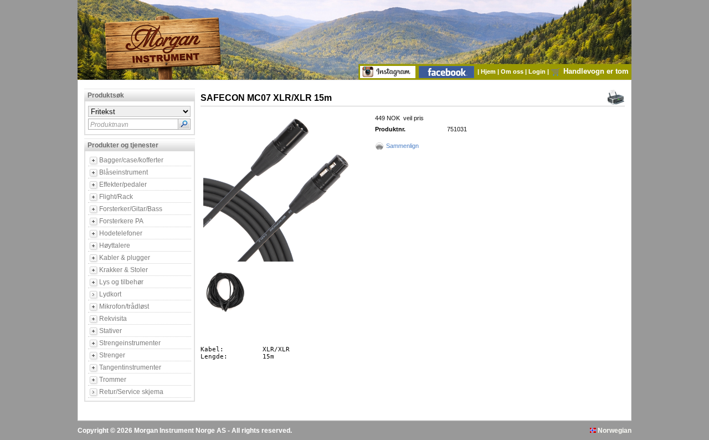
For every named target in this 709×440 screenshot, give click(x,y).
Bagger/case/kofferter (131, 160)
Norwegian (613, 430)
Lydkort (110, 294)
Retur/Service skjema (131, 392)
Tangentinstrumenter (130, 367)
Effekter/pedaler (123, 184)
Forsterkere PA (121, 221)
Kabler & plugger (124, 258)
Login (537, 71)
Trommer (112, 379)
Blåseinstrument (123, 172)
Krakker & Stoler (123, 270)
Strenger (112, 355)
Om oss (513, 71)
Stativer (110, 331)
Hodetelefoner (120, 233)
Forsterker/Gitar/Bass (130, 209)
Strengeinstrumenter (130, 343)
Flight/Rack (116, 197)
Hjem (489, 71)
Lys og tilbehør (121, 282)
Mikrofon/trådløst (124, 306)
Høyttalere (114, 245)
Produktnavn (109, 125)
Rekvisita (113, 319)
